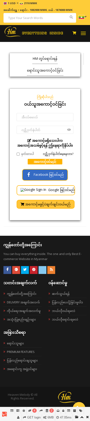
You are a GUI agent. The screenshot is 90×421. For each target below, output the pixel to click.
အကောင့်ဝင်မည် (45, 161)
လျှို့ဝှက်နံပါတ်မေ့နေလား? (58, 154)
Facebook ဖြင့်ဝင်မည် (48, 174)
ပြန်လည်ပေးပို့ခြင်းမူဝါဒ (67, 302)
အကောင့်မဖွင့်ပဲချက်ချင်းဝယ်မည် (47, 204)
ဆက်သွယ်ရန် (60, 294)
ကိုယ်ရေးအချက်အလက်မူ (24, 311)
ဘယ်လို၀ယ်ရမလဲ (63, 311)
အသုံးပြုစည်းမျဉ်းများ (21, 319)
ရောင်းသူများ (15, 343)
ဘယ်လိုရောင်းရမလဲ (65, 319)
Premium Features (21, 352)
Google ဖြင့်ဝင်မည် (61, 190)
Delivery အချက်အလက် (23, 302)
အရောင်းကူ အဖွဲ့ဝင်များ (22, 369)
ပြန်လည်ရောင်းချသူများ (22, 360)
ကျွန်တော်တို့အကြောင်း (21, 294)
